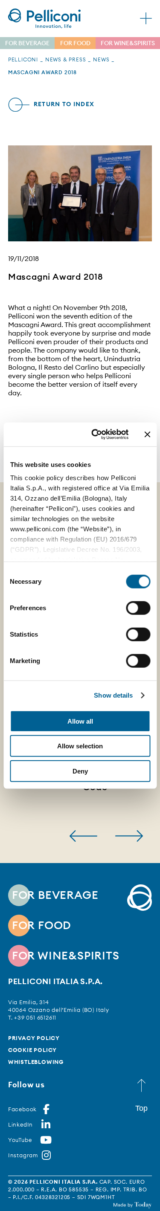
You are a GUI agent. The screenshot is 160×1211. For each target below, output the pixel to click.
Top (141, 1108)
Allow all (80, 720)
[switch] (138, 607)
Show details (113, 695)
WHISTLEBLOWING (36, 1061)
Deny (80, 770)
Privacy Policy (34, 1037)
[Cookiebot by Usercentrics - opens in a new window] (95, 434)
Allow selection (80, 746)
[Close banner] (147, 434)
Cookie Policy (32, 1049)
